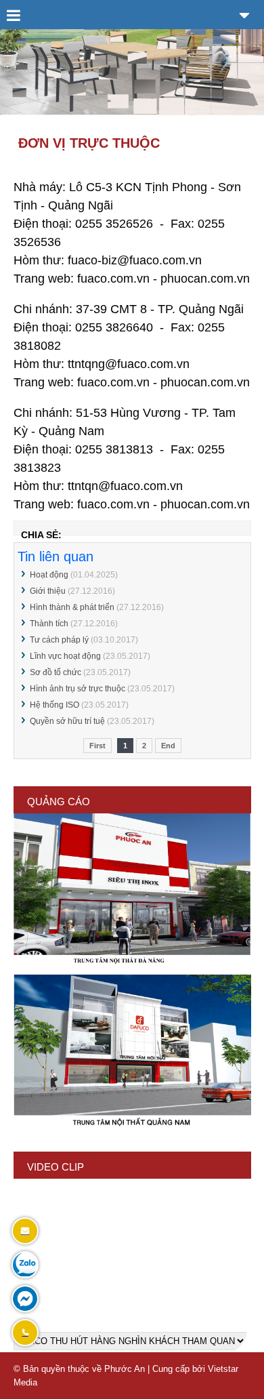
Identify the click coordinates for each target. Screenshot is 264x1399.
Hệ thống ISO (54, 705)
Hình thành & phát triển (72, 607)
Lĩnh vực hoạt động (65, 656)
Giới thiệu (48, 591)
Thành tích (49, 623)
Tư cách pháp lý (59, 640)
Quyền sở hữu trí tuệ (67, 721)
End (168, 746)
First (97, 746)
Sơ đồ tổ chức (55, 672)
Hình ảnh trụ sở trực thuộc (77, 688)
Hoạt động (49, 575)
